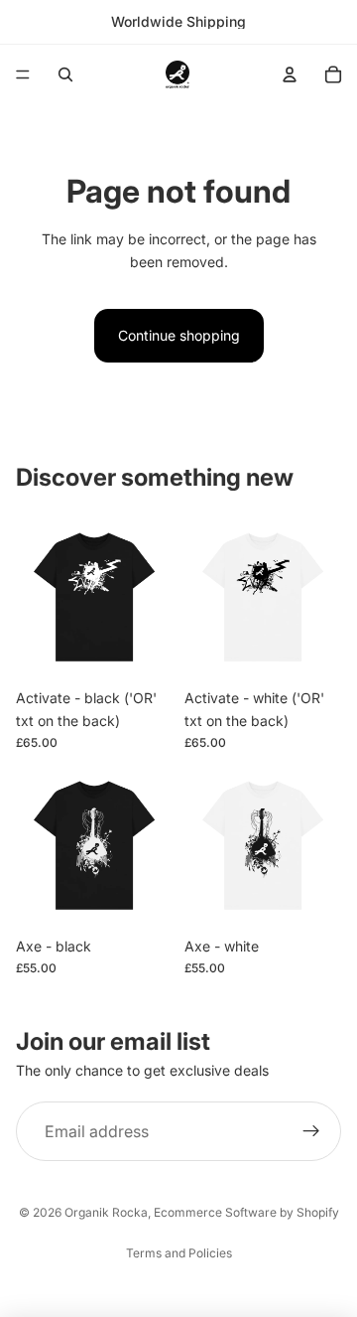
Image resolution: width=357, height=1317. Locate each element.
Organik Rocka (106, 1212)
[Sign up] (311, 1132)
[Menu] (23, 74)
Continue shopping (179, 335)
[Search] (65, 74)
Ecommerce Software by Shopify (246, 1212)
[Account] (289, 74)
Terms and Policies (179, 1252)
